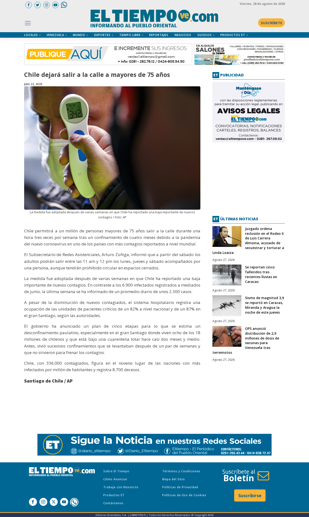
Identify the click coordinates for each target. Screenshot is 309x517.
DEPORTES (102, 35)
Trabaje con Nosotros (121, 487)
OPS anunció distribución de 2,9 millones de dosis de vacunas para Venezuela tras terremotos (245, 340)
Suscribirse (249, 495)
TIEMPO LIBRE (129, 35)
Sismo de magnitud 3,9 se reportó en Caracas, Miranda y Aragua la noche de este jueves (264, 304)
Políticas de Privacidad (180, 487)
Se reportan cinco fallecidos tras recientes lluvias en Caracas (261, 274)
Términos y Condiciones (181, 471)
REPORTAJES (158, 35)
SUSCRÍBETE (271, 22)
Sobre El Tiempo (116, 471)
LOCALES (31, 35)
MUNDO (79, 35)
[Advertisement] (248, 177)
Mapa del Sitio (173, 479)
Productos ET (114, 495)
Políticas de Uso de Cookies (184, 495)
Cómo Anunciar (115, 479)
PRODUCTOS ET (232, 35)
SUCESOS (204, 35)
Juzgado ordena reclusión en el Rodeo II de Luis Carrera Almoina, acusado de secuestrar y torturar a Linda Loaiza (248, 240)
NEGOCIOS (183, 35)
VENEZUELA (55, 35)
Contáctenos (113, 503)
